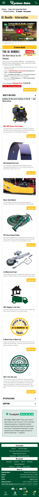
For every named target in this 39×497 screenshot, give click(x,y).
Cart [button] (34, 494)
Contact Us (11, 467)
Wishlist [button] (25, 494)
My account (9, 462)
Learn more (31, 136)
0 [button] (26, 491)
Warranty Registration (19, 464)
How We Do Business (22, 448)
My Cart (23, 462)
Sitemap (18, 467)
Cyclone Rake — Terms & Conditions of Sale (19, 456)
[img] (6, 492)
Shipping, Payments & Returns (19, 453)
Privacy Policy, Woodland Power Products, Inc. (19, 451)
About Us (14, 448)
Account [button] (15, 494)
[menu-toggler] (3, 2)
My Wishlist (29, 462)
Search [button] (5, 494)
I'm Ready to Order (29, 90)
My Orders (16, 462)
